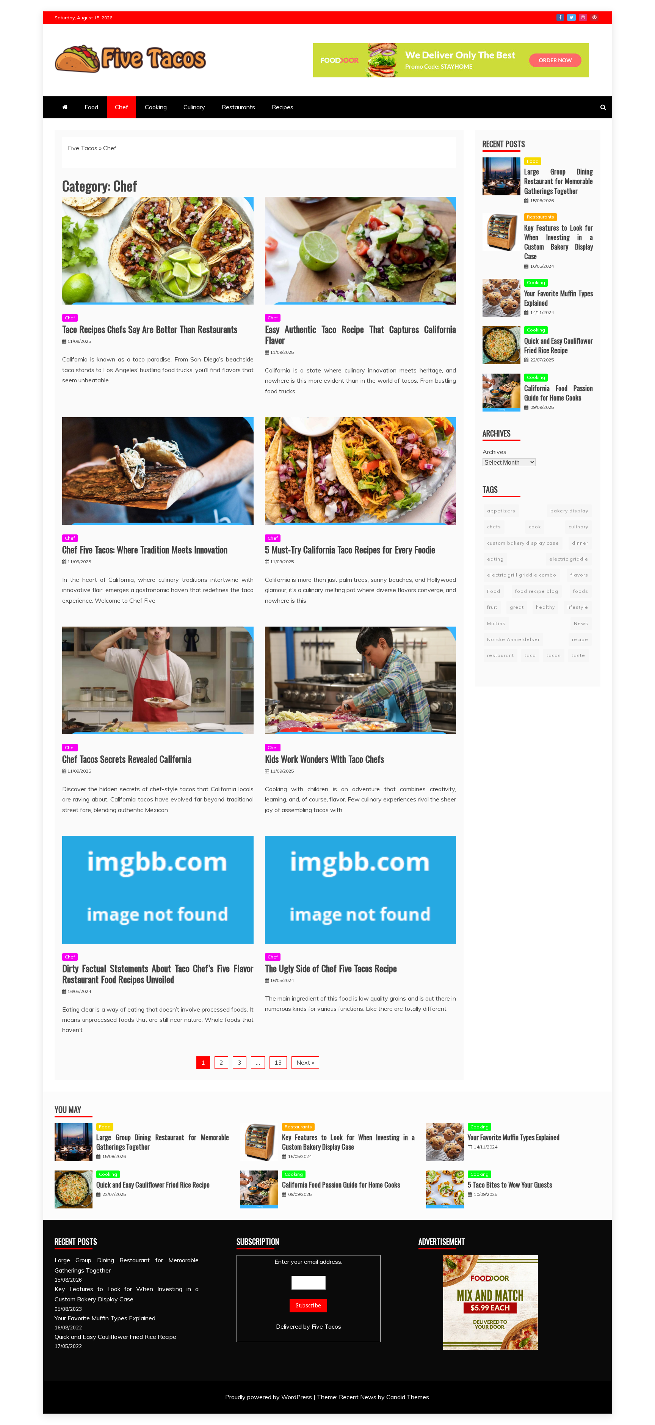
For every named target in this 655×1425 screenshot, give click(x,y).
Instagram (583, 17)
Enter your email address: (308, 1261)
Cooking (156, 107)
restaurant (500, 655)
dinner (580, 542)
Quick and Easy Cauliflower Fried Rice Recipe (558, 345)
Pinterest (594, 17)
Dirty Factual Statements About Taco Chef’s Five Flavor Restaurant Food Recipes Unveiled (158, 973)
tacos (554, 655)
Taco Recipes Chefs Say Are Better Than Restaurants (149, 329)
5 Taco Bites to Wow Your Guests (510, 1184)
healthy (545, 607)
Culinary (194, 107)
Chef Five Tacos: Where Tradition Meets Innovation (144, 549)
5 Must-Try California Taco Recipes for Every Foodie (350, 549)
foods (580, 591)
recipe (580, 639)
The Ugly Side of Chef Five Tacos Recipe (331, 968)
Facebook (560, 17)
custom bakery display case (523, 542)
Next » (305, 1062)
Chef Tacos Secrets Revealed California (126, 758)
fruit (492, 607)
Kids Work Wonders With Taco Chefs (324, 758)
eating (495, 559)
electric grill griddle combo (521, 575)
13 (278, 1062)
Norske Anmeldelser (513, 639)
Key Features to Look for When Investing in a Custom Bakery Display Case (558, 242)
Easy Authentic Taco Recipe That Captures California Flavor (360, 334)
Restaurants (238, 107)
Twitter (571, 17)
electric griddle (568, 559)
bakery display (569, 511)
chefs (494, 526)
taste (578, 655)
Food (91, 107)
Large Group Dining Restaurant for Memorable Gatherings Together (558, 181)
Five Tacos (82, 148)
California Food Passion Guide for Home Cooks (558, 392)
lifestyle (577, 607)
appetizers (501, 511)
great (517, 607)
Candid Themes (407, 1397)
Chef (121, 107)
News (581, 623)
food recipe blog (536, 591)
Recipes (282, 107)
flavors (579, 575)
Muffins (496, 623)
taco (530, 655)
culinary (578, 526)
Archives (494, 452)
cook (535, 526)
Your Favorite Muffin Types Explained (558, 298)
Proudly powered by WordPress (269, 1397)
